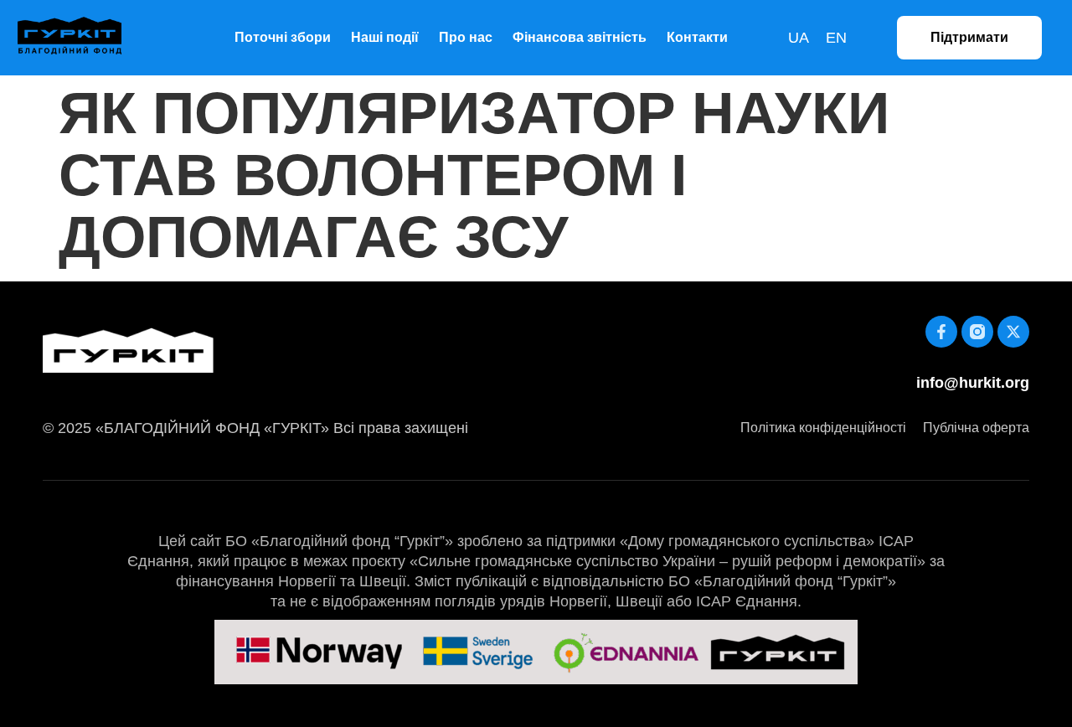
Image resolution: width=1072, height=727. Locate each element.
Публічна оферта (976, 427)
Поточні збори (282, 37)
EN (836, 37)
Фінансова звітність (580, 37)
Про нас (465, 37)
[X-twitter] (1013, 332)
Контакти (697, 37)
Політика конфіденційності (823, 427)
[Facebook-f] (941, 332)
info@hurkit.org (972, 382)
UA (798, 37)
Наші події (385, 37)
